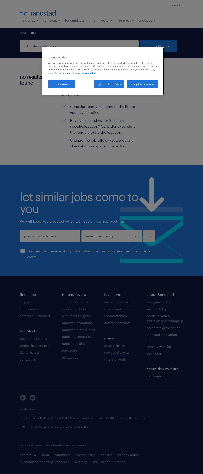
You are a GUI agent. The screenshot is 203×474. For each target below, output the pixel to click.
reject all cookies (108, 84)
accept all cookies (142, 84)
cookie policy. (89, 73)
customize (61, 84)
